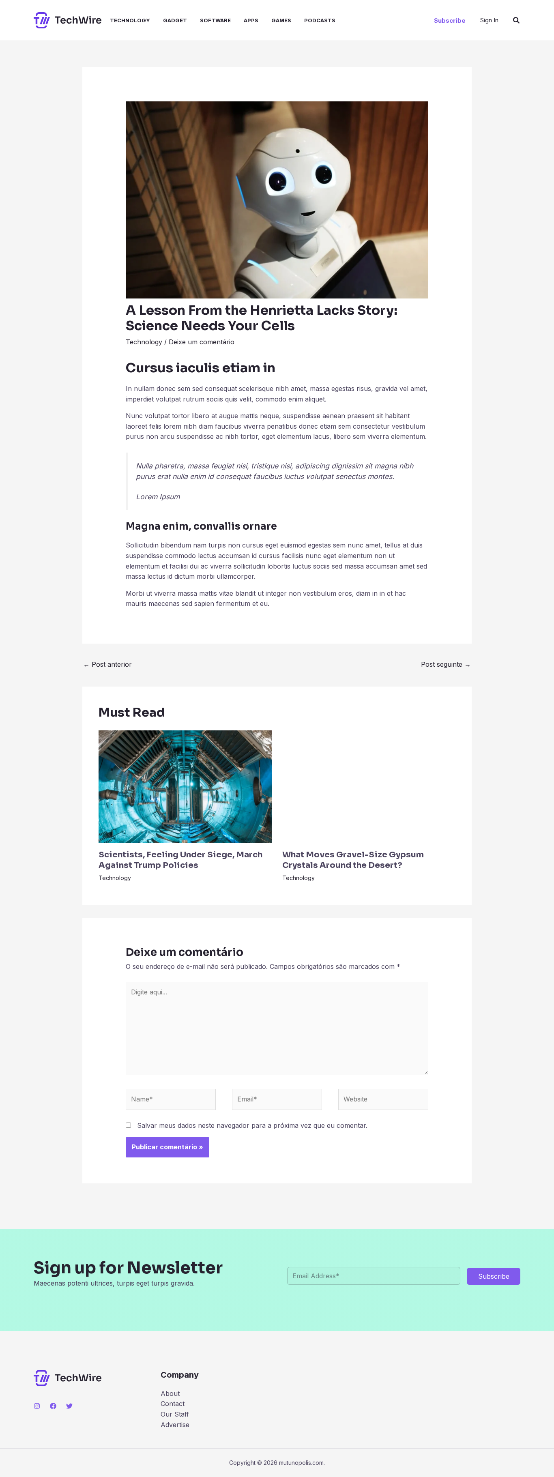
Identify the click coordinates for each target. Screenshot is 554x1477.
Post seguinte (446, 664)
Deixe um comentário (201, 342)
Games (281, 20)
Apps (251, 20)
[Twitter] (69, 1406)
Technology (130, 20)
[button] (450, 20)
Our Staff (175, 1414)
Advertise (175, 1425)
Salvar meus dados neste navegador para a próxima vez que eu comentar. (252, 1125)
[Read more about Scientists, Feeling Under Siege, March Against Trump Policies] (185, 786)
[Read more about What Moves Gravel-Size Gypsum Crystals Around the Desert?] (369, 786)
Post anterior (107, 664)
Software (215, 20)
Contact (173, 1404)
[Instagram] (37, 1406)
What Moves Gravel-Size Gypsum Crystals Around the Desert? (353, 860)
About (170, 1393)
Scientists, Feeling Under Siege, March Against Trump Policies (180, 860)
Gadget (175, 20)
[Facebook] (53, 1406)
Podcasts (319, 20)
